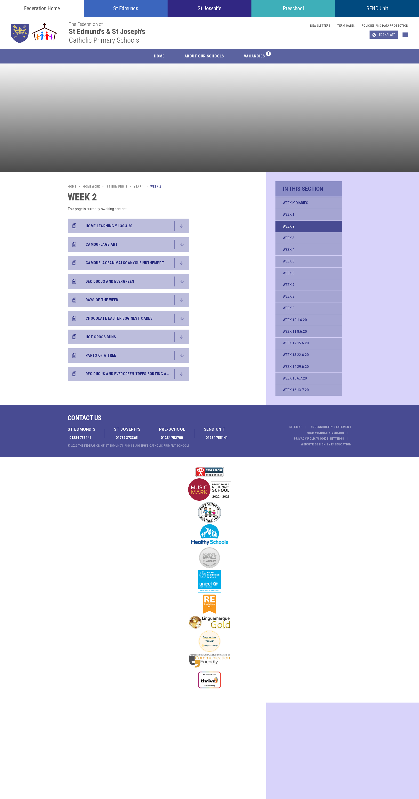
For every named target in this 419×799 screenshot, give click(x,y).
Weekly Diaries (295, 203)
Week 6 (288, 273)
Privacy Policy (306, 438)
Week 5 (288, 261)
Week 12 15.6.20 (296, 343)
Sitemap (296, 427)
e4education (341, 444)
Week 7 (288, 285)
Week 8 (288, 296)
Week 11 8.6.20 (295, 331)
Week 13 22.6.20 (296, 355)
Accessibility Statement (330, 427)
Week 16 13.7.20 (296, 390)
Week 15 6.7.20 (295, 378)
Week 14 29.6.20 (296, 367)
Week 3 (288, 238)
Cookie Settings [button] (331, 438)
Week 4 (288, 250)
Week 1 (288, 214)
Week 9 (288, 308)
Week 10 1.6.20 (295, 320)
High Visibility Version (325, 433)
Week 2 (288, 226)
